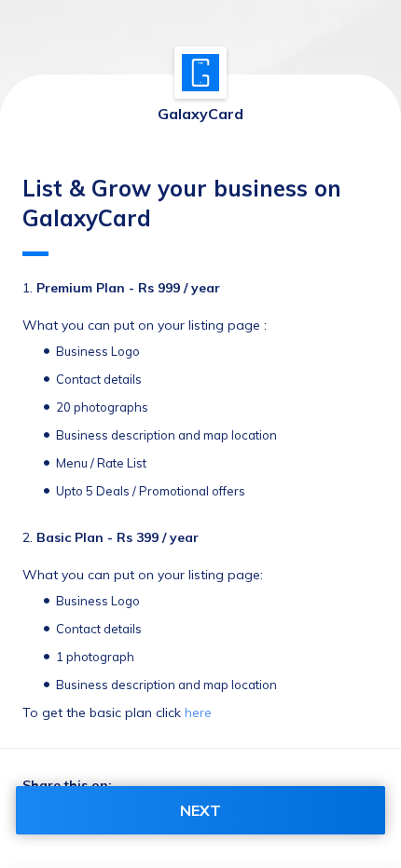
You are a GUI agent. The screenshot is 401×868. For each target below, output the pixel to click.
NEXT (200, 810)
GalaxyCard (200, 113)
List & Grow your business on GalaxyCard (181, 203)
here (198, 712)
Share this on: (67, 785)
